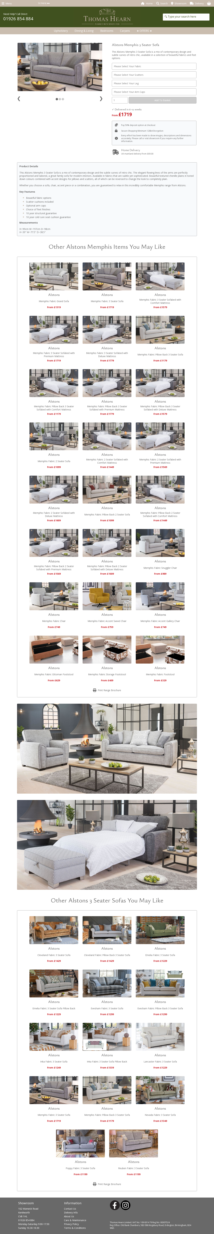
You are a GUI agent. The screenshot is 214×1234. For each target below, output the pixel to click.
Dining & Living (84, 31)
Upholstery (61, 31)
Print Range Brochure (109, 690)
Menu (8, 3)
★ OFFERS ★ (144, 31)
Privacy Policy (71, 1224)
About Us (69, 1216)
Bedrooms (106, 31)
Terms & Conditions (75, 1227)
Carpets (125, 31)
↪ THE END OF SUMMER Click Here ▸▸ (113, 3)
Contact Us (70, 1208)
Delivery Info (71, 1212)
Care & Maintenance (75, 1220)
